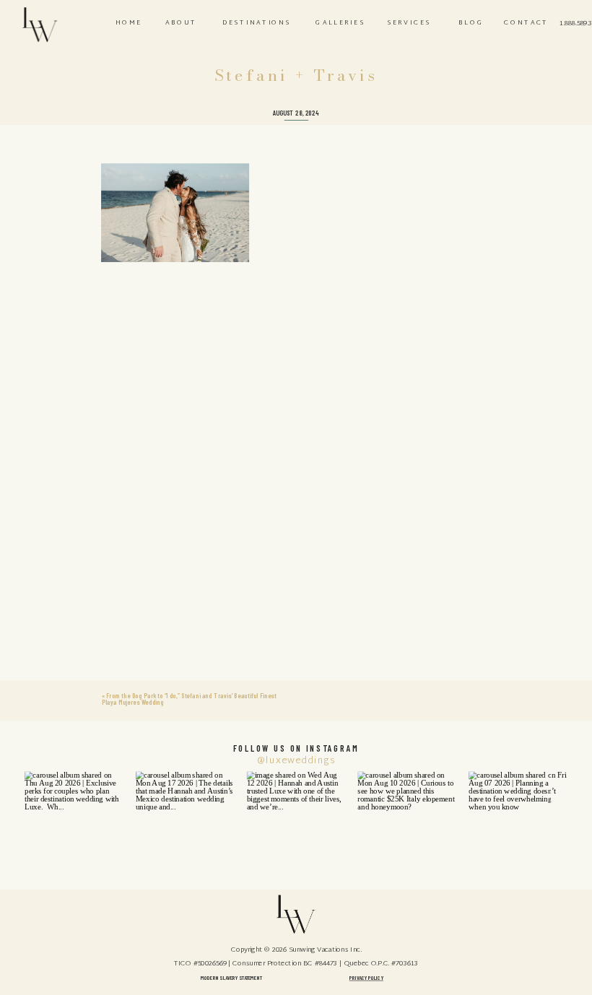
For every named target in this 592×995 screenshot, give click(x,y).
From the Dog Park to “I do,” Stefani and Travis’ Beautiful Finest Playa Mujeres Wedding (188, 698)
